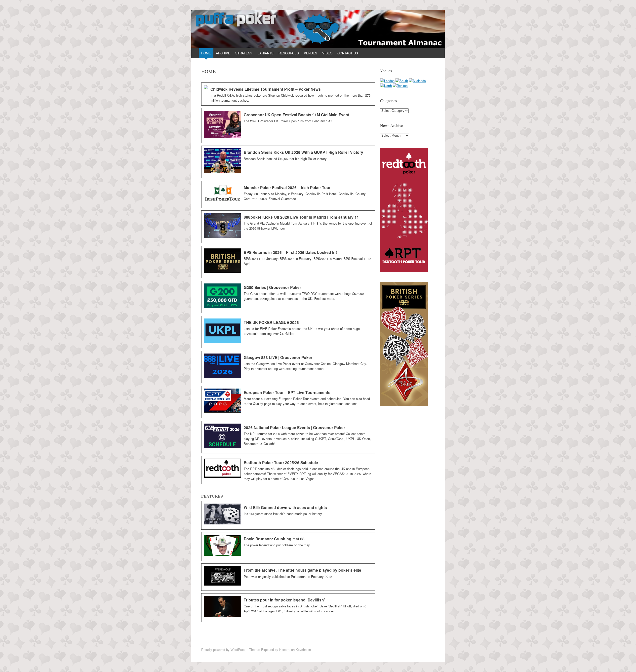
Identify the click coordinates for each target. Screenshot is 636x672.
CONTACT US (347, 53)
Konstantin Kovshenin (295, 649)
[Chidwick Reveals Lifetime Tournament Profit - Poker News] (288, 94)
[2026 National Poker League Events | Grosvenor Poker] (288, 437)
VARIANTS (265, 53)
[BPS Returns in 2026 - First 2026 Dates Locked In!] (288, 262)
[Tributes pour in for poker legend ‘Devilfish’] (288, 607)
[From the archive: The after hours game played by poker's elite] (288, 577)
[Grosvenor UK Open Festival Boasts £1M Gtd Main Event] (288, 125)
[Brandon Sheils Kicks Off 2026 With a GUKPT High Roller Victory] (288, 162)
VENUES (310, 53)
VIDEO (327, 53)
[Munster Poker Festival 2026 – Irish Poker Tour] (288, 194)
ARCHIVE (223, 53)
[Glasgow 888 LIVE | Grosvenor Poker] (288, 367)
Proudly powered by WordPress (223, 649)
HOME (206, 53)
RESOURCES (288, 53)
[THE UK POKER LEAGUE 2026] (288, 332)
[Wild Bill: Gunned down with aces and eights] (288, 515)
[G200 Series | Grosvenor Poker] (288, 297)
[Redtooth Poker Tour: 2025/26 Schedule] (288, 470)
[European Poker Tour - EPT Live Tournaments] (288, 402)
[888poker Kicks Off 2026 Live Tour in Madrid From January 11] (288, 227)
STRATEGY (243, 53)
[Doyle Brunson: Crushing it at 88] (288, 546)
